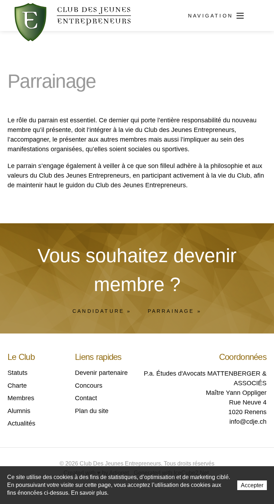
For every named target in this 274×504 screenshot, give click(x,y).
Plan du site (91, 410)
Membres (20, 398)
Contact (86, 398)
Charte (17, 385)
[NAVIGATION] (240, 16)
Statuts (17, 372)
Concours (88, 385)
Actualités (21, 423)
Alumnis (18, 410)
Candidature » (102, 311)
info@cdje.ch (248, 421)
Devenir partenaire (101, 372)
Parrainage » (175, 311)
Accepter (252, 485)
